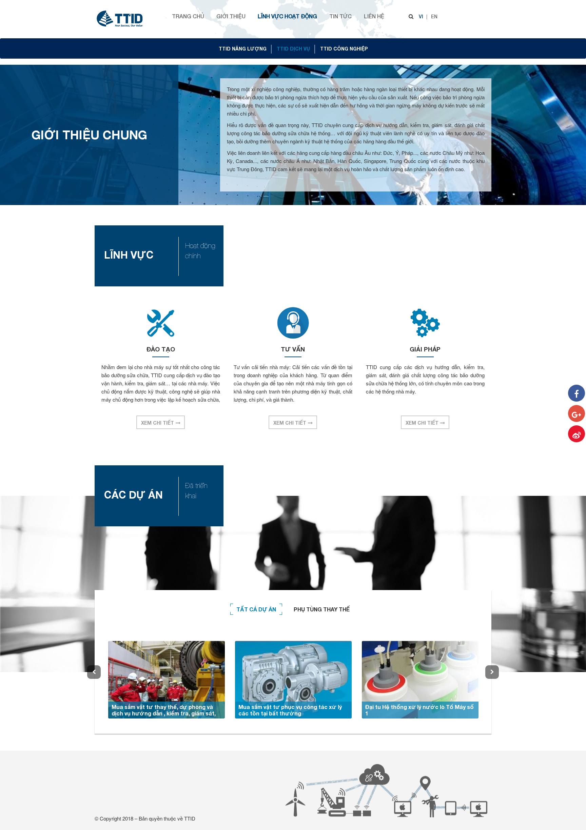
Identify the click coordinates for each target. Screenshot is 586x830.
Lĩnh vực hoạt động (287, 16)
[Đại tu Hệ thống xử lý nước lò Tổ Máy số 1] (420, 679)
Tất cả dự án (256, 609)
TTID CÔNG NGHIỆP (344, 49)
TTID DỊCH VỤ (293, 49)
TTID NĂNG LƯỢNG (243, 49)
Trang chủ (188, 16)
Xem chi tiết (157, 423)
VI (421, 16)
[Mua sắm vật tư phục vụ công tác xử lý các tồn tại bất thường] (293, 679)
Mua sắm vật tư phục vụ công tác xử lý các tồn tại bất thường (290, 710)
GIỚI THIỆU (231, 16)
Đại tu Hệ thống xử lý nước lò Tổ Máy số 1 (419, 710)
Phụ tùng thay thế (322, 609)
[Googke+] (576, 413)
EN (434, 16)
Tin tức (340, 16)
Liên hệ (374, 16)
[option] (166, 679)
